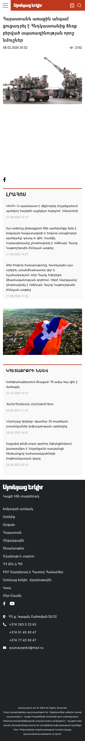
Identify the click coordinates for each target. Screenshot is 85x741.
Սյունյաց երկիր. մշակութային (27, 580)
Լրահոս (16, 194)
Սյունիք (9, 517)
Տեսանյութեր (13, 548)
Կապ (7, 588)
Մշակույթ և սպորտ (18, 556)
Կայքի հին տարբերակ (21, 496)
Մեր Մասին (12, 596)
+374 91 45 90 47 (22, 632)
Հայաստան (12, 532)
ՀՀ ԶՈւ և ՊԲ (13, 564)
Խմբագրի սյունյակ (18, 509)
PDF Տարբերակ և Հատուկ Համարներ (33, 572)
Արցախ (9, 525)
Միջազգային (13, 540)
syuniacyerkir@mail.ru (26, 648)
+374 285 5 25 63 (22, 624)
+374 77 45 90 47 (22, 640)
